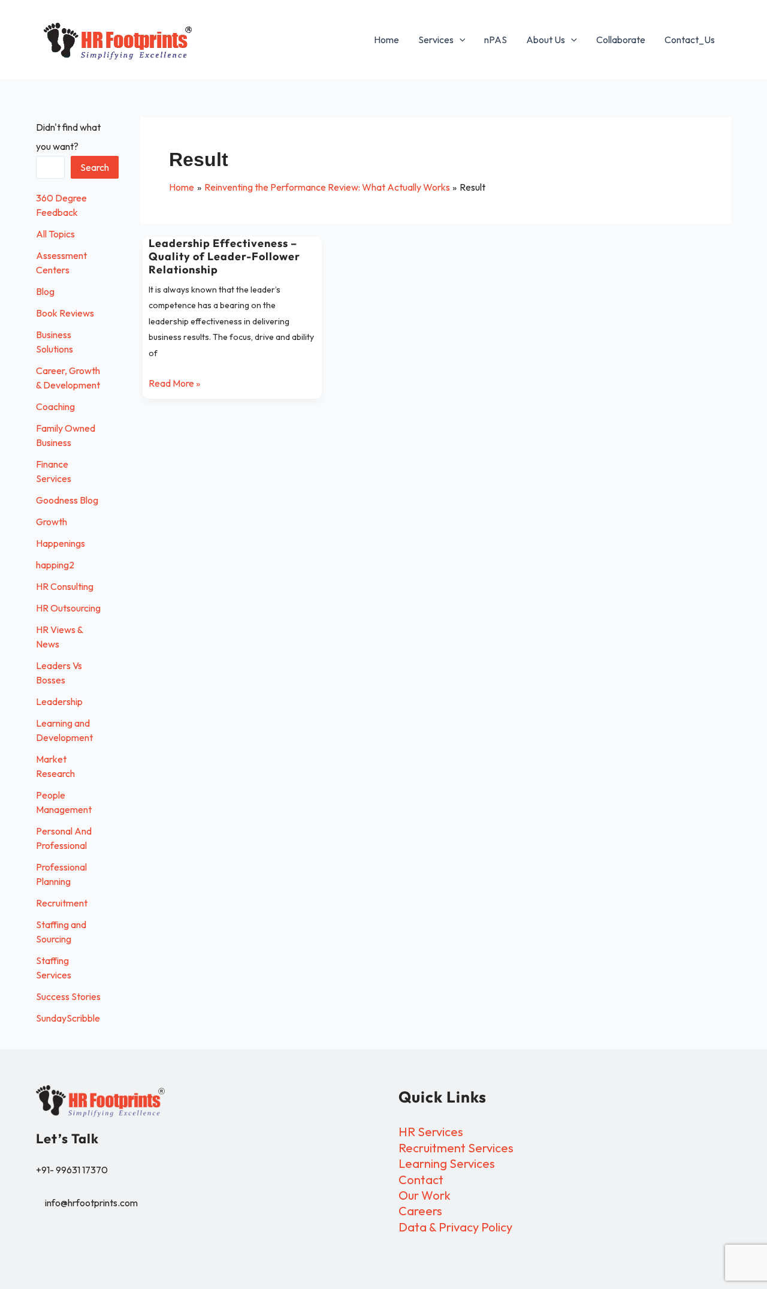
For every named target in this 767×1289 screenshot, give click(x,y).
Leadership (59, 701)
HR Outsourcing (68, 608)
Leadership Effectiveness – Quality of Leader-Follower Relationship (224, 256)
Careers (420, 1210)
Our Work (424, 1195)
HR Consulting (64, 586)
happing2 (55, 565)
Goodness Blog (67, 500)
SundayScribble (68, 1018)
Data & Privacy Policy (455, 1226)
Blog (45, 291)
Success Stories (68, 996)
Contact (420, 1179)
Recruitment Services (456, 1147)
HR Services (430, 1131)
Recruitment (61, 903)
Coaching (55, 406)
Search (94, 167)
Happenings (60, 543)
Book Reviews (65, 313)
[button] (460, 40)
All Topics (55, 234)
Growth (51, 522)
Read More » (174, 382)
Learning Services (446, 1163)
